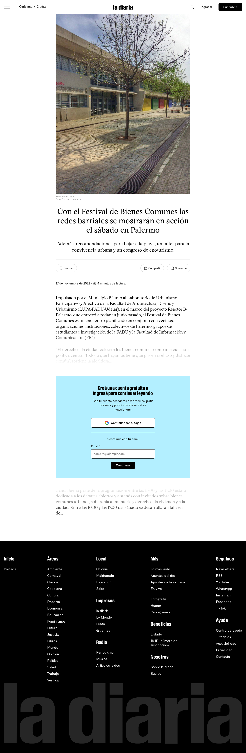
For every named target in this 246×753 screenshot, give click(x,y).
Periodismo (105, 652)
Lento (100, 624)
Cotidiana (25, 6)
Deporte (53, 602)
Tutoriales (223, 637)
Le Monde (104, 617)
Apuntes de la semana (168, 582)
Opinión (53, 654)
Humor (156, 606)
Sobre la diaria (162, 667)
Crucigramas (160, 612)
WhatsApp (224, 589)
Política (52, 661)
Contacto (223, 657)
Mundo (52, 647)
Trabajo (53, 674)
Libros (52, 641)
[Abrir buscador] (192, 7)
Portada (10, 569)
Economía (54, 608)
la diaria (102, 611)
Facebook (223, 602)
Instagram (224, 595)
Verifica (53, 680)
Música (101, 659)
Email (95, 446)
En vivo (156, 589)
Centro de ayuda (229, 630)
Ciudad (42, 6)
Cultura (53, 595)
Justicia (53, 634)
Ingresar (206, 7)
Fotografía (159, 599)
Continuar (123, 465)
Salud (51, 667)
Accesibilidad (226, 643)
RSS (219, 576)
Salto (100, 589)
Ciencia (53, 582)
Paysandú (103, 582)
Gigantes (103, 630)
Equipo (156, 673)
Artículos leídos (108, 665)
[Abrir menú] (7, 7)
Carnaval (54, 576)
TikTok (221, 608)
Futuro (52, 628)
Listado (156, 634)
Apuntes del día (163, 576)
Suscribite (230, 7)
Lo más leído (160, 569)
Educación (55, 615)
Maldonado (105, 576)
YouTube (222, 582)
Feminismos (56, 621)
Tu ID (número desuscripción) (164, 643)
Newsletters (225, 569)
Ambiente (54, 569)
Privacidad (224, 650)
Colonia (102, 569)
